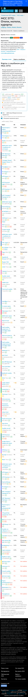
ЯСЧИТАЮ (5, 211)
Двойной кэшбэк (7, 373)
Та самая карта (6, 306)
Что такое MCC (19, 668)
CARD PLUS (5, 282)
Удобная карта (6, 556)
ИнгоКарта (5, 171)
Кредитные (6, 114)
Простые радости (7, 335)
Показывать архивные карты (11, 118)
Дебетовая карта (7, 202)
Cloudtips (3, 685)
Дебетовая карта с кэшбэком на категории (7, 147)
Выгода (4, 454)
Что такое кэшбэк (20, 679)
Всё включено (6, 399)
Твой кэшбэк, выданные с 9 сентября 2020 (6, 329)
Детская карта (6, 561)
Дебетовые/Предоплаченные (14, 113)
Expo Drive (5, 423)
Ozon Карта (5, 136)
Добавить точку (8, 11)
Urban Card (5, 412)
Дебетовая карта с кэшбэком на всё (7, 236)
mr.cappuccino (13, 690)
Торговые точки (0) (6, 30)
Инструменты (5, 671)
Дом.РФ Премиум (7, 362)
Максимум (5, 311)
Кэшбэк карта (6, 276)
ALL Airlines (5, 247)
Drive (3, 378)
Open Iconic (21, 693)
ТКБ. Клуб (5, 242)
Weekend (4, 350)
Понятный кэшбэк (7, 289)
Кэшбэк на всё (6, 428)
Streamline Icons (12, 693)
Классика (4, 566)
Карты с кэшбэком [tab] (19, 59)
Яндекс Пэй (5, 262)
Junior (3, 267)
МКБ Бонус (5, 524)
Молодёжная (5, 594)
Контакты (4, 679)
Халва (3, 140)
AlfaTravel (4, 218)
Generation (5, 389)
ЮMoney (4, 450)
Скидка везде (6, 229)
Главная (4, 271)
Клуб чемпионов (6, 418)
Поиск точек (5, 668)
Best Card (5, 355)
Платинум (5, 394)
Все (3, 113)
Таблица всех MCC (5, 675)
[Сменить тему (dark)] (21, 10)
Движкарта (5, 587)
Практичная (5, 320)
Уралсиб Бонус (6, 206)
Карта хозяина (6, 550)
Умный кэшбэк (6, 571)
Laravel (8, 692)
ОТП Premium (6, 189)
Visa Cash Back (6, 366)
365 (3, 224)
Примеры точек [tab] (6, 59)
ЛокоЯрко (5, 301)
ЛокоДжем (5, 167)
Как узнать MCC (20, 671)
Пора (3, 252)
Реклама (19, 5)
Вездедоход (5, 545)
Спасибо (4, 535)
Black (3, 459)
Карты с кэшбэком (18, 30)
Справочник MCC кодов (8, 15)
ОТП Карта (5, 176)
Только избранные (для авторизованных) (14, 116)
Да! (3, 519)
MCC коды (20, 15)
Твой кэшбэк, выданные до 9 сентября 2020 (6, 344)
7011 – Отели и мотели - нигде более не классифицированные (13, 51)
